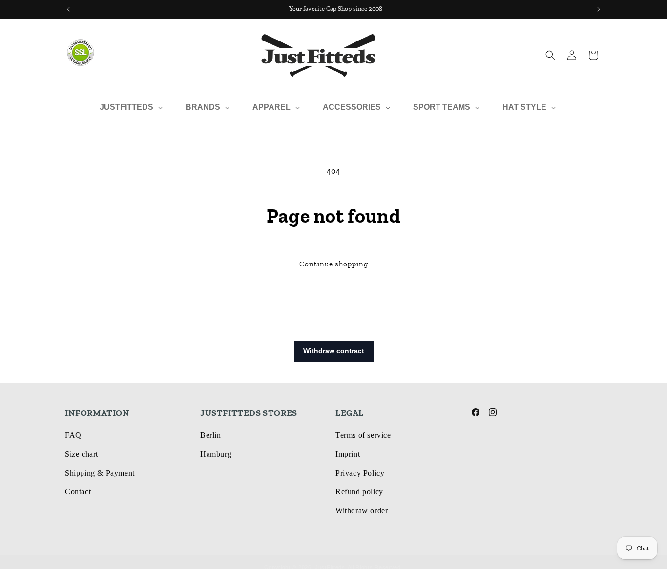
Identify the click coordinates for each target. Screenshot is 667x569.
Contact (78, 492)
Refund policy (359, 492)
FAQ (73, 435)
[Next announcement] (598, 9)
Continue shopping (333, 264)
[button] (550, 55)
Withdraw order (361, 511)
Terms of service (363, 435)
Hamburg (215, 454)
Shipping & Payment (100, 473)
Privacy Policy (359, 473)
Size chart (81, 454)
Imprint (347, 454)
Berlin (210, 435)
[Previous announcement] (68, 9)
